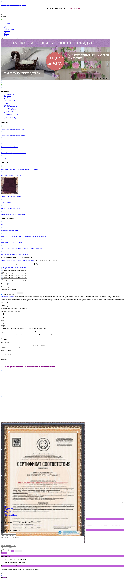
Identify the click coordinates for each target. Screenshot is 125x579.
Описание (6, 294)
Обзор (12, 551)
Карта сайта (7, 511)
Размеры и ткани (9, 508)
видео (5, 35)
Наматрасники (11, 109)
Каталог (6, 24)
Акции (6, 28)
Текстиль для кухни (10, 112)
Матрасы (10, 108)
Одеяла (6, 103)
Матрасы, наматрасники (11, 106)
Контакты (7, 31)
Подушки (7, 105)
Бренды (6, 26)
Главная (3, 260)
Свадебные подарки (10, 115)
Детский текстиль (9, 111)
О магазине (7, 23)
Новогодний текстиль (10, 117)
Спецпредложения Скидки (12, 119)
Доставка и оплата (9, 29)
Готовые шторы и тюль (11, 114)
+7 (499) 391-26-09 (73, 9)
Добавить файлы (5, 551)
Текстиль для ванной (10, 99)
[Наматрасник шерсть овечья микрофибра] (14, 271)
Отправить (4, 552)
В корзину (20, 292)
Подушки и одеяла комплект (12, 102)
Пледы (6, 97)
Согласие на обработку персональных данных (14, 575)
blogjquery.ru (123, 502)
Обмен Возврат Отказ (10, 515)
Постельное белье (9, 94)
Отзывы (6, 34)
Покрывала (7, 96)
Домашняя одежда (9, 100)
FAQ (5, 32)
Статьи (6, 509)
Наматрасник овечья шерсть (7, 296)
